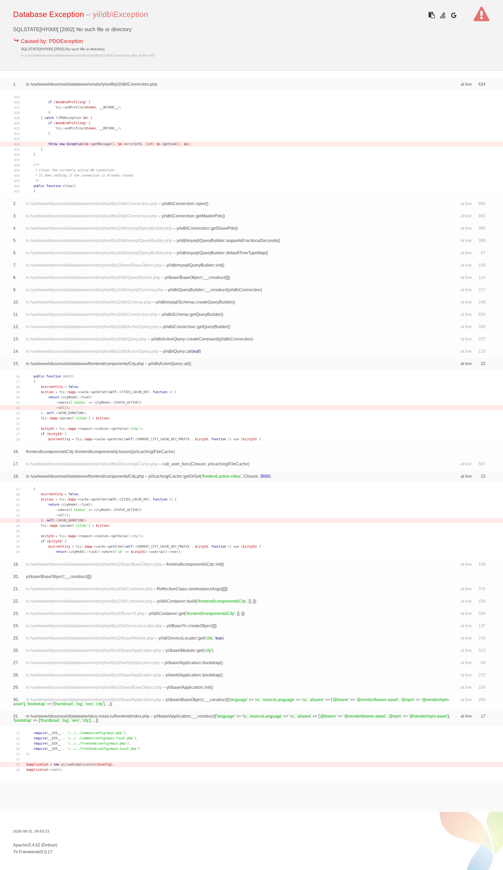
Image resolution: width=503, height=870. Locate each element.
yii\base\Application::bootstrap (192, 662)
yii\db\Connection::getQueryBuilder (195, 326)
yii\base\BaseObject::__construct (195, 277)
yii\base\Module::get (184, 650)
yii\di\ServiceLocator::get (181, 638)
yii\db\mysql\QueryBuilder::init (194, 265)
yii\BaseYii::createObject (189, 626)
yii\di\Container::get (167, 613)
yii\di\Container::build (176, 601)
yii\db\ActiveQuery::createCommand (184, 339)
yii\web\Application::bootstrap (193, 675)
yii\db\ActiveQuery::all (168, 363)
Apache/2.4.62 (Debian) (35, 845)
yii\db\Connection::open (184, 203)
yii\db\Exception (120, 14)
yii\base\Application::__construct (184, 716)
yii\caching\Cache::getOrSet (174, 476)
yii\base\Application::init (188, 687)
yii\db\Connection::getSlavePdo (206, 228)
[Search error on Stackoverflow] (442, 15)
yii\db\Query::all (177, 351)
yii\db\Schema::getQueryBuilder (191, 314)
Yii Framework (26, 852)
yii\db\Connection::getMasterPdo (192, 216)
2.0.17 (46, 852)
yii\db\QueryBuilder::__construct (197, 290)
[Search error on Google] (453, 15)
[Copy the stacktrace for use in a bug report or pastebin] (431, 15)
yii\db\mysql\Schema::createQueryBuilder (194, 302)
